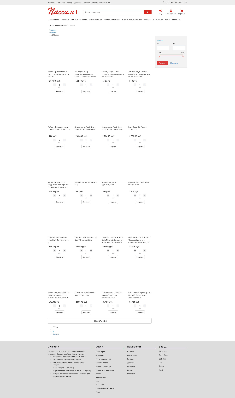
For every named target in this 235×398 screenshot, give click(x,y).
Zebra (161, 366)
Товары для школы (112, 19)
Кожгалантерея (95, 19)
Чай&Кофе (175, 19)
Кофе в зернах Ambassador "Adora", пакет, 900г (85, 293)
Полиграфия (158, 19)
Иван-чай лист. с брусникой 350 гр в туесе (138, 183)
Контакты (103, 2)
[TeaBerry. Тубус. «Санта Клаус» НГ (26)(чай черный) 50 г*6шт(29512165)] (113, 55)
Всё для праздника (79, 19)
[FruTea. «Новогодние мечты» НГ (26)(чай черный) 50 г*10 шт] (59, 110)
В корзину (59, 91)
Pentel (161, 370)
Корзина (181, 13)
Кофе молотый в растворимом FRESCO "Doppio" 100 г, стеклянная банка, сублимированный (139, 296)
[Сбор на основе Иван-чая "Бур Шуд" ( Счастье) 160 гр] (86, 221)
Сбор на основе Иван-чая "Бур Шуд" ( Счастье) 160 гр (86, 238)
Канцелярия (53, 19)
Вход (160, 13)
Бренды (70, 2)
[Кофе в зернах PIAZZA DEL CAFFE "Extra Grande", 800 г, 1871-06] (59, 55)
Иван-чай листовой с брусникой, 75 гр (109, 183)
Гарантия (86, 2)
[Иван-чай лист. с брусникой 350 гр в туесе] (139, 165)
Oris (160, 362)
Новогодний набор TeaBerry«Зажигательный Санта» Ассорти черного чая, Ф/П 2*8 (85, 75)
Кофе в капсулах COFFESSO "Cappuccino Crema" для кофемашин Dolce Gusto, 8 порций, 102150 (59, 296)
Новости (51, 2)
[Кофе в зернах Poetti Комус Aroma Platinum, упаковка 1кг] (113, 110)
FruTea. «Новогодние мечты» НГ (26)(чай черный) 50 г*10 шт (59, 128)
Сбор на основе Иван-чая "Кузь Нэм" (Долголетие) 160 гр (58, 240)
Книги (167, 19)
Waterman (163, 351)
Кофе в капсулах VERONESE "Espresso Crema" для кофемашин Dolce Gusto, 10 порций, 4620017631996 (139, 241)
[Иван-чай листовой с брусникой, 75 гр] (113, 165)
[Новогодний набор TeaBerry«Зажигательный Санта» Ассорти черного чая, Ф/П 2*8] (86, 55)
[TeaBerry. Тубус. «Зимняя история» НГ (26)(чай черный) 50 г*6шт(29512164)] (139, 55)
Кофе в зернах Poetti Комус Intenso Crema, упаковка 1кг (85, 128)
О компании (60, 2)
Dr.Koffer (162, 359)
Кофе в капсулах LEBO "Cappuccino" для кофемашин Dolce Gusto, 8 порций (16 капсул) (59, 186)
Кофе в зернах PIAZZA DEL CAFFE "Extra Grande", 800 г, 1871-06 (58, 74)
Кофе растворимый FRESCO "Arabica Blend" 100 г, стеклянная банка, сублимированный (112, 296)
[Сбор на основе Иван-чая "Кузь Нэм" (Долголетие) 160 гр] (59, 221)
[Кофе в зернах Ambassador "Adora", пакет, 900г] (86, 276)
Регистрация (171, 13)
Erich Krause (164, 355)
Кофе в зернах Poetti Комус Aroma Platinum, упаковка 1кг (112, 128)
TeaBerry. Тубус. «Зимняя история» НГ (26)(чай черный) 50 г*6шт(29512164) (139, 74)
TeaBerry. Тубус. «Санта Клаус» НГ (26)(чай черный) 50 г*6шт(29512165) (113, 74)
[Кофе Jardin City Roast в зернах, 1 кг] (139, 110)
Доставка (78, 2)
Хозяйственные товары (58, 25)
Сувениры (65, 19)
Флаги (72, 25)
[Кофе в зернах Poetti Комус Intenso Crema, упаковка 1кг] (86, 110)
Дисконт (95, 2)
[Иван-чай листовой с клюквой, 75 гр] (86, 165)
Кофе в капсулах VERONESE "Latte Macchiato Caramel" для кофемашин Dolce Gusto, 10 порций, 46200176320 (113, 241)
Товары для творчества (132, 19)
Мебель (147, 19)
